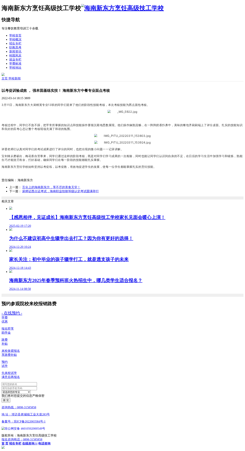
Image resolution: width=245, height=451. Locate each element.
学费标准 (15, 63)
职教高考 (15, 47)
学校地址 (15, 67)
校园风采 (15, 55)
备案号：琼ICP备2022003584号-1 (24, 421)
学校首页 (15, 35)
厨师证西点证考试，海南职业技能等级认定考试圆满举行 (60, 191)
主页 (5, 78)
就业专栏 (15, 59)
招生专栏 (15, 43)
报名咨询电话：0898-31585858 (22, 439)
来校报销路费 (43, 303)
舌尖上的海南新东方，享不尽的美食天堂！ (51, 187)
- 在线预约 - (12, 313)
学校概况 (15, 39)
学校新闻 (14, 78)
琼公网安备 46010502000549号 (25, 428)
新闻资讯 (15, 51)
